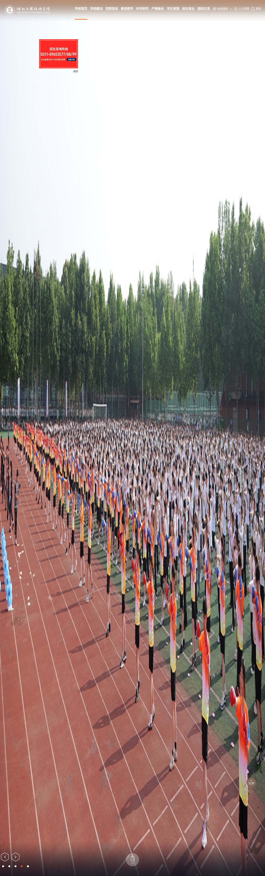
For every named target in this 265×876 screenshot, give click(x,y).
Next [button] (15, 856)
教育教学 (127, 8)
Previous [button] (5, 856)
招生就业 (188, 8)
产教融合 (158, 8)
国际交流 (203, 8)
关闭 (109, 105)
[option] (132, 438)
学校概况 (96, 8)
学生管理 (173, 8)
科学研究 (142, 8)
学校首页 (81, 8)
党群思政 (112, 8)
